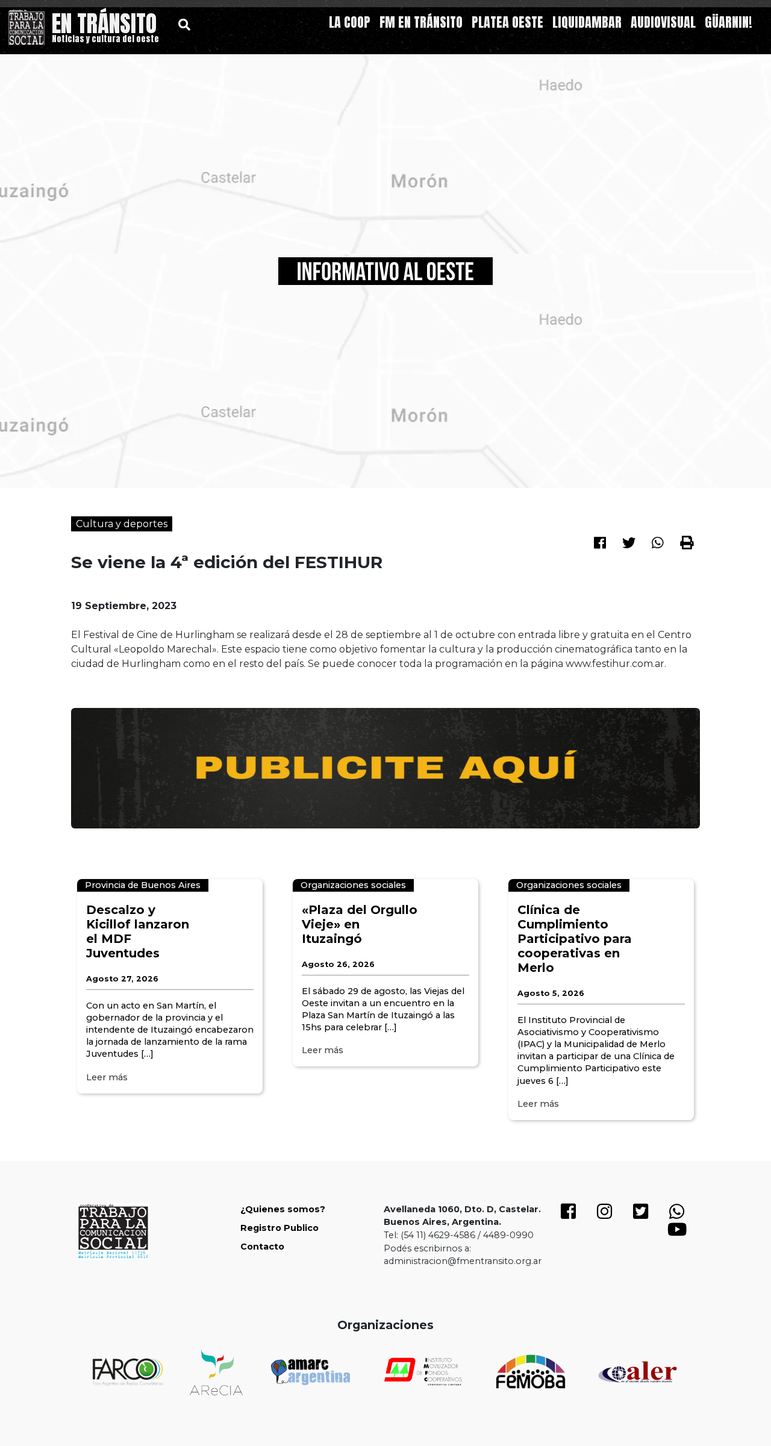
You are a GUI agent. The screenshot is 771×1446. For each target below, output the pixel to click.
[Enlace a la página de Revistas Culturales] (216, 1372)
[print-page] (686, 542)
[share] (600, 541)
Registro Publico (279, 1227)
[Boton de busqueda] (184, 24)
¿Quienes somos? (282, 1209)
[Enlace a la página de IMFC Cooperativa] (423, 1371)
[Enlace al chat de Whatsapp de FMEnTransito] (677, 1214)
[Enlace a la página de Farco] (127, 1371)
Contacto (262, 1246)
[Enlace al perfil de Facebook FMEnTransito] (568, 1214)
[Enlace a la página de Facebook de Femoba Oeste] (530, 1371)
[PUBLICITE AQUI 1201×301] (385, 767)
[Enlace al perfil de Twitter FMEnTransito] (641, 1214)
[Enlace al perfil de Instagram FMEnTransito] (605, 1214)
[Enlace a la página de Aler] (637, 1372)
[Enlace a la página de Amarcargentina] (310, 1372)
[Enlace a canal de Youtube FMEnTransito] (677, 1232)
